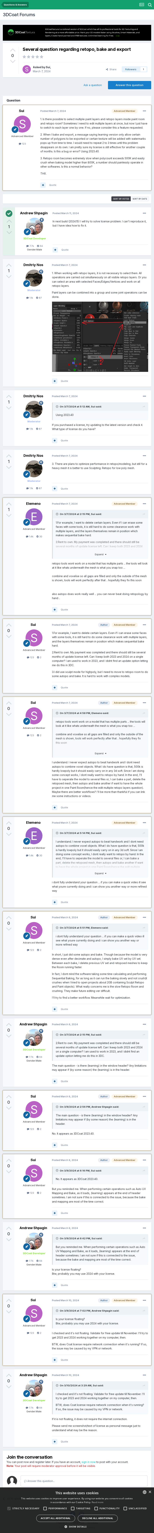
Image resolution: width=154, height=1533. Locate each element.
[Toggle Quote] (57, 406)
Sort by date (140, 199)
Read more (98, 1502)
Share (112, 69)
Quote (52, 184)
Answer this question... (41, 1481)
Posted (53, 110)
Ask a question (93, 85)
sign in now (89, 1462)
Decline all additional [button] (97, 1518)
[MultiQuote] (43, 185)
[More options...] (144, 111)
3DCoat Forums (19, 14)
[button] (77, 1526)
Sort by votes (121, 199)
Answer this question (129, 85)
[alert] (77, 1510)
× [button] (149, 1492)
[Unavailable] (100, 336)
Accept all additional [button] (55, 1518)
